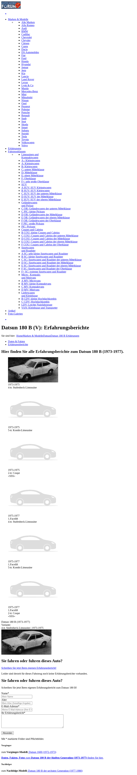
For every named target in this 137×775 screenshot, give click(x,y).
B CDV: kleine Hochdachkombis (38, 298)
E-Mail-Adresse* (10, 706)
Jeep (23, 70)
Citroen (25, 43)
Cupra (24, 46)
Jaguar (24, 67)
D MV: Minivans (30, 289)
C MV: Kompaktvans (32, 286)
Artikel (11, 310)
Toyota (25, 139)
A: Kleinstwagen (30, 163)
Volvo (24, 145)
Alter (4, 699)
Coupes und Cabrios (32, 229)
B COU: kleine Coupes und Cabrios (40, 232)
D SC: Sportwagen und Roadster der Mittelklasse (47, 262)
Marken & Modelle (18, 19)
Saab (24, 118)
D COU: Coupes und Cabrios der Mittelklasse (45, 238)
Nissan (25, 100)
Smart (24, 127)
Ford (23, 58)
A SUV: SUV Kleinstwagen (36, 187)
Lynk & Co (27, 85)
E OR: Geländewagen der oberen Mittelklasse (45, 217)
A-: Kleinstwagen (30, 160)
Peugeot (25, 106)
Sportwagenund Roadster (28, 249)
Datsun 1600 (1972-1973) (42, 752)
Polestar (25, 109)
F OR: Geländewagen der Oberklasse (41, 220)
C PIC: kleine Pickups (33, 211)
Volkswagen (27, 142)
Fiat (23, 55)
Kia (23, 73)
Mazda (25, 88)
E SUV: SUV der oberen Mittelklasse (41, 199)
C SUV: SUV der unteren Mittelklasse (41, 193)
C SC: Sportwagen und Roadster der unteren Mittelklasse (51, 259)
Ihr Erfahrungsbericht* (13, 712)
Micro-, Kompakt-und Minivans (31, 276)
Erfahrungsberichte (18, 344)
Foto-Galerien (15, 313)
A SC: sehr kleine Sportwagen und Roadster (44, 253)
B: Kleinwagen (29, 166)
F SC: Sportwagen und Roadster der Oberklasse (46, 268)
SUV (24, 184)
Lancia (25, 76)
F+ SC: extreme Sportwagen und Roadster (43, 271)
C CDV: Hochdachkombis (35, 301)
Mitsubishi (26, 97)
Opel (24, 103)
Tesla (24, 136)
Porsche (25, 112)
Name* (5, 693)
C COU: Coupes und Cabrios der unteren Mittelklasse (49, 235)
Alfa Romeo (27, 25)
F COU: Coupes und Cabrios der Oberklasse (45, 244)
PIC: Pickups (28, 226)
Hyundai (26, 64)
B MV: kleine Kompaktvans (36, 283)
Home (19, 335)
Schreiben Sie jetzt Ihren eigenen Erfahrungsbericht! (28, 668)
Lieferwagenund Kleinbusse (29, 294)
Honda (25, 61)
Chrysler (25, 40)
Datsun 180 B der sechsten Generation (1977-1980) (55, 770)
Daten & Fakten (16, 341)
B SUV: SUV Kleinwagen (35, 190)
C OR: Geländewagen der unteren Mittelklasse (46, 208)
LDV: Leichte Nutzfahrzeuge (36, 304)
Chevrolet (26, 37)
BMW (24, 31)
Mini (23, 94)
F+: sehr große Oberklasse (35, 181)
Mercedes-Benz (29, 91)
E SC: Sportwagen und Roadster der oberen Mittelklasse (51, 265)
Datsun (47, 335)
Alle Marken (28, 22)
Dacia (24, 49)
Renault (25, 115)
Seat (23, 121)
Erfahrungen (14, 148)
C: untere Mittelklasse (32, 169)
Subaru (25, 130)
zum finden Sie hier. (52, 757)
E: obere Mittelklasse (32, 175)
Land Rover (27, 79)
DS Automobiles (30, 52)
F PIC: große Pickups (32, 223)
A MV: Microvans (31, 280)
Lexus (24, 82)
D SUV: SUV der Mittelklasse (37, 196)
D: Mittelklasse (29, 172)
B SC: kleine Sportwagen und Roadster (42, 256)
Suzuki (25, 133)
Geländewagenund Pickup (29, 204)
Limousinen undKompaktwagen (30, 156)
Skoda (24, 124)
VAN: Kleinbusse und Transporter (39, 307)
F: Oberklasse (28, 178)
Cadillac (25, 34)
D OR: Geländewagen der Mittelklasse (41, 214)
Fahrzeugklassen (17, 151)
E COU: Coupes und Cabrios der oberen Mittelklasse (49, 241)
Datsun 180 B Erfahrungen (65, 335)
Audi (24, 28)
